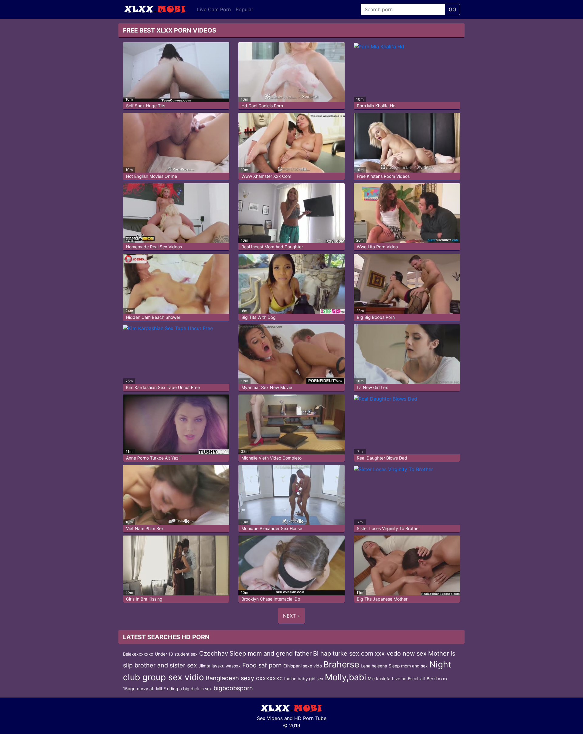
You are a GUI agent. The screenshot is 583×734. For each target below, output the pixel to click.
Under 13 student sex (176, 653)
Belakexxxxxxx (138, 653)
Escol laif (416, 678)
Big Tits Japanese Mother (382, 598)
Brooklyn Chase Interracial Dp (270, 598)
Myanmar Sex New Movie (266, 387)
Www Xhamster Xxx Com (266, 176)
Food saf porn (262, 665)
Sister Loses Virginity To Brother (388, 528)
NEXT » (291, 616)
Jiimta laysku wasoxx (220, 665)
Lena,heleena (374, 665)
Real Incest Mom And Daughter (272, 246)
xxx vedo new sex (401, 653)
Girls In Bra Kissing (144, 598)
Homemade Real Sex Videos (154, 246)
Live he (399, 678)
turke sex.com (352, 653)
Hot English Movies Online (151, 176)
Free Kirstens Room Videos (383, 176)
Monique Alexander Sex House (271, 528)
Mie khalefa (379, 678)
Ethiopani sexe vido (302, 665)
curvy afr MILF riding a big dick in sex (174, 688)
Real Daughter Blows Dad (382, 457)
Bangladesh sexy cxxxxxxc (244, 678)
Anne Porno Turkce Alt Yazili (153, 457)
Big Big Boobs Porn (376, 317)
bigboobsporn (233, 688)
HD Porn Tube (310, 718)
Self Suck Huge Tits (145, 105)
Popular (244, 9)
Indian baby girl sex (303, 678)
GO (452, 9)
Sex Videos (270, 718)
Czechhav (213, 653)
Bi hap (322, 653)
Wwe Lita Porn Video (377, 246)
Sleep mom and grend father (271, 653)
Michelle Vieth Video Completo (271, 457)
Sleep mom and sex (408, 665)
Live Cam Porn (214, 9)
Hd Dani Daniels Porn (262, 105)
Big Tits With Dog (258, 317)
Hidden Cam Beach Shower (153, 317)
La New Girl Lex (372, 387)
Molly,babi (345, 677)
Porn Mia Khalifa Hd (376, 105)
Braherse (341, 664)
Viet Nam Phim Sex (145, 528)
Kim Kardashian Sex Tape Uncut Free (163, 387)
